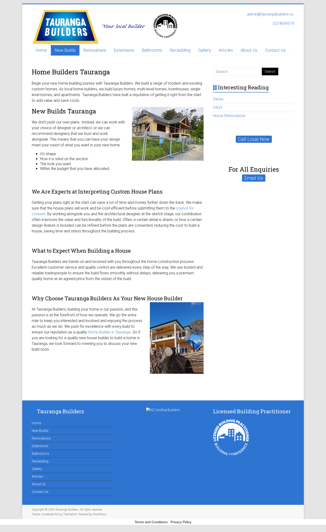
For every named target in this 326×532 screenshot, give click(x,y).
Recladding (180, 50)
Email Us (253, 178)
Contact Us (275, 50)
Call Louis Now (253, 139)
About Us (249, 50)
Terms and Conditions (151, 522)
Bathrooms (152, 50)
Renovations (94, 50)
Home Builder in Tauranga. (109, 332)
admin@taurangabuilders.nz (270, 14)
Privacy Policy (181, 522)
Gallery (204, 50)
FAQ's (217, 107)
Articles (226, 50)
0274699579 (283, 23)
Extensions (124, 50)
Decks (218, 99)
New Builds (65, 50)
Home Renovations (229, 115)
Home (41, 50)
